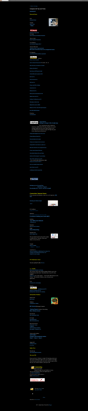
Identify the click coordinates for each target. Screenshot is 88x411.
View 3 (40, 338)
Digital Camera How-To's (34, 96)
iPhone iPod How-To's (33, 79)
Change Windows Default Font (35, 136)
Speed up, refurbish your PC (35, 290)
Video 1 (32, 246)
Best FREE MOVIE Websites (35, 110)
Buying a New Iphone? (34, 68)
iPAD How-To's (32, 82)
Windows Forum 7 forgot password (37, 48)
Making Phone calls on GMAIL (35, 104)
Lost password (33, 114)
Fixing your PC (33, 222)
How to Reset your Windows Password (37, 35)
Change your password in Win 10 (35, 161)
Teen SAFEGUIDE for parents (35, 352)
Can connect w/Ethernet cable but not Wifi (38, 214)
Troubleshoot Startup (34, 303)
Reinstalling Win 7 (33, 319)
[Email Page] (32, 393)
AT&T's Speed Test (33, 234)
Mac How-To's (32, 76)
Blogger (50, 404)
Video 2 (38, 246)
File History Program (42, 186)
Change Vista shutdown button (38, 336)
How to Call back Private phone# (35, 62)
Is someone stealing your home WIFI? (40, 216)
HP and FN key (32, 345)
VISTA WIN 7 (33, 334)
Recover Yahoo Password (34, 59)
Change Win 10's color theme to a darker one (37, 144)
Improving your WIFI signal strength (36, 71)
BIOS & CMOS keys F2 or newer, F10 (42, 251)
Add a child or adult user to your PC (36, 158)
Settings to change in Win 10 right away (48, 123)
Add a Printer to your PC (34, 167)
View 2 (36, 338)
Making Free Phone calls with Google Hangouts (38, 107)
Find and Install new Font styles (35, 139)
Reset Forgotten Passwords (35, 39)
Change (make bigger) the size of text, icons (37, 133)
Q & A (31, 203)
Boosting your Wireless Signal (36, 200)
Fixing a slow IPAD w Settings (35, 85)
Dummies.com (43, 252)
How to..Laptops (33, 245)
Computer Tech (40, 388)
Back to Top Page (34, 6)
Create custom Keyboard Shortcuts (36, 150)
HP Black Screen (33, 343)
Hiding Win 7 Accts (33, 325)
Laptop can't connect (34, 210)
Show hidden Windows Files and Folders (37, 153)
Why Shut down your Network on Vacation (37, 65)
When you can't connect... (35, 226)
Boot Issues (32, 299)
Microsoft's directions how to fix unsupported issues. (42, 49)
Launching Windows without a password (38, 53)
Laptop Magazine (42, 121)
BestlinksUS (33, 11)
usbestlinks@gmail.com (35, 375)
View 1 (31, 338)
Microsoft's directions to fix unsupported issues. (38, 147)
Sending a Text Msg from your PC (35, 99)
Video (31, 25)
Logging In (32, 326)
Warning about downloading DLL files (36, 93)
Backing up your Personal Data (36, 185)
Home (44, 397)
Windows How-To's (33, 90)
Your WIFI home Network (36, 220)
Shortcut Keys (32, 251)
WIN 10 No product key (34, 320)
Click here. (43, 262)
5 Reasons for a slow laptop (35, 282)
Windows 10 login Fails (34, 32)
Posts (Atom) (37, 399)
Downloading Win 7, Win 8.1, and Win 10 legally (40, 188)
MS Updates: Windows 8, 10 (35, 329)
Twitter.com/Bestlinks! (35, 372)
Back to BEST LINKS (38, 389)
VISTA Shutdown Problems (35, 327)
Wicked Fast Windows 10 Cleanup (36, 270)
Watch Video (32, 24)
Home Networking (34, 229)
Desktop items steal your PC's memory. (37, 291)
